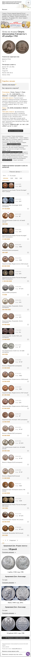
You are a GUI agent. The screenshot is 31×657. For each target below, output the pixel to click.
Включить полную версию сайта (10, 651)
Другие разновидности (15, 130)
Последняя (17, 540)
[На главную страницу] (12, 2)
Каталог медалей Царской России (16, 13)
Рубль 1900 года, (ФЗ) (15, 602)
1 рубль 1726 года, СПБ (16, 572)
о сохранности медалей (13, 144)
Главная (4, 13)
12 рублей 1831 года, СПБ (15, 633)
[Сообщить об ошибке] (28, 193)
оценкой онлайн (7, 160)
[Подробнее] (8, 185)
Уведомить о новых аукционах (16, 638)
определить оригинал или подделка (12, 152)
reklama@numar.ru (17, 648)
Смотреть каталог (8, 552)
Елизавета (5, 14)
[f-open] (28, 654)
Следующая (12, 540)
